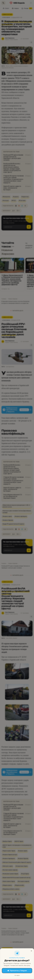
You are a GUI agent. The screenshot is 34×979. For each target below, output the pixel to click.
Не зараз (17, 975)
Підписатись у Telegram (18, 971)
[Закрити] (31, 950)
